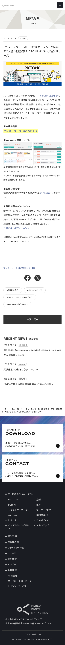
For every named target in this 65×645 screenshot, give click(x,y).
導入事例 (12, 536)
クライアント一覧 (16, 547)
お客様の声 (13, 541)
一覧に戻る (32, 319)
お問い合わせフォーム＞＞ (16, 228)
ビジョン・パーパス (17, 586)
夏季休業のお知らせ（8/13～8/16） (20, 369)
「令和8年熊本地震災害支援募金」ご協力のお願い (28, 384)
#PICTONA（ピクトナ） (17, 304)
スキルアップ (42, 525)
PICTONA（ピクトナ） (48, 95)
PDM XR (12, 504)
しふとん (12, 520)
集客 (38, 504)
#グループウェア (34, 290)
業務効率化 (42, 515)
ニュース (12, 553)
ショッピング (42, 520)
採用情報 (12, 558)
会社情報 (12, 570)
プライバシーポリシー (32, 634)
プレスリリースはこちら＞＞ (17, 267)
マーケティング (43, 509)
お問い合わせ (47, 193)
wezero (12, 515)
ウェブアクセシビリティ (18, 527)
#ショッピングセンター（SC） (20, 297)
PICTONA (13, 499)
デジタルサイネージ (18, 509)
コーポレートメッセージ (20, 580)
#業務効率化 (13, 290)
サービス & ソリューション (20, 493)
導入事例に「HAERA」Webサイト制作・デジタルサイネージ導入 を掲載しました (32, 352)
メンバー (12, 564)
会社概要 (13, 575)
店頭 (38, 499)
